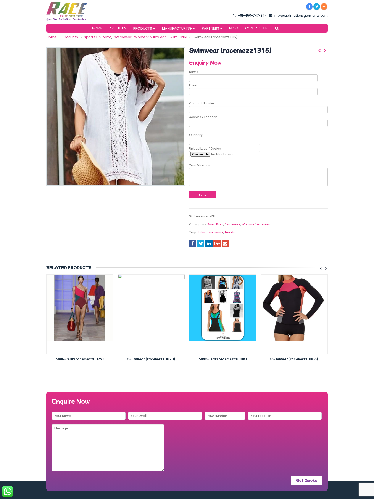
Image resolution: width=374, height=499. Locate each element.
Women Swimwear (256, 224)
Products (142, 28)
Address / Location (203, 117)
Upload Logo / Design (205, 148)
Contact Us (256, 28)
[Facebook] (309, 6)
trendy (230, 232)
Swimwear (232, 224)
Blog (233, 28)
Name (193, 72)
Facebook (192, 243)
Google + (217, 243)
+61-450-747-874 (252, 15)
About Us (117, 28)
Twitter (200, 243)
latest (202, 232)
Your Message (199, 165)
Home (97, 28)
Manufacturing (177, 28)
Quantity (196, 135)
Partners (210, 28)
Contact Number (202, 103)
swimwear (215, 232)
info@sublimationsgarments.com (300, 15)
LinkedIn (209, 243)
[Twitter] (316, 6)
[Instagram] (324, 6)
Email (193, 85)
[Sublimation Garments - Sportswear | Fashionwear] (73, 11)
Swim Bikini (215, 224)
